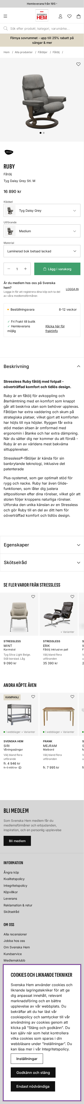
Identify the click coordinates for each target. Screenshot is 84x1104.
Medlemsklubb (14, 960)
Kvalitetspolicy (14, 879)
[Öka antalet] (25, 269)
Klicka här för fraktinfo (55, 328)
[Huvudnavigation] (14, 16)
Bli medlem (17, 841)
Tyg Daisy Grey (30, 210)
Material (9, 243)
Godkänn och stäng (33, 1072)
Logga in (72, 289)
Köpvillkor (11, 892)
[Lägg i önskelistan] (78, 64)
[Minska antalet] (9, 269)
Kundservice (13, 954)
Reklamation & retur (18, 905)
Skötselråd (15, 562)
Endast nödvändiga (33, 1086)
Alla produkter (24, 52)
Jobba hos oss (14, 941)
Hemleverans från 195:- (42, 3)
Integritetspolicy (15, 885)
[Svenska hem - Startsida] (41, 15)
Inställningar (26, 1058)
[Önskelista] (69, 16)
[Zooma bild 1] (42, 100)
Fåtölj (56, 52)
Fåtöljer (42, 52)
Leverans (10, 898)
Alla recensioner (15, 934)
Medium (25, 231)
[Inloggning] (60, 16)
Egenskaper (16, 545)
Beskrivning (16, 366)
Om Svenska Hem (17, 947)
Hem (7, 52)
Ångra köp (11, 872)
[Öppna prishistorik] (20, 768)
